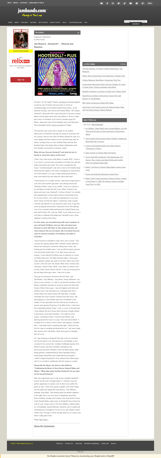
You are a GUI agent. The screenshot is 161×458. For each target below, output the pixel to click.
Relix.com (105, 443)
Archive (123, 64)
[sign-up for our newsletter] (102, 3)
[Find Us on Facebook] (108, 3)
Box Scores (43, 22)
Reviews (33, 22)
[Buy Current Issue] (20, 48)
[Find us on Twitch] (143, 3)
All (78, 33)
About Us (59, 443)
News (16, 22)
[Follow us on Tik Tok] (125, 3)
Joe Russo (63, 102)
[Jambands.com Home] (32, 17)
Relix (10, 3)
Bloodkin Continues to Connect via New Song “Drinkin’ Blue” (104, 91)
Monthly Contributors (91, 443)
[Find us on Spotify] (137, 3)
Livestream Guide (75, 22)
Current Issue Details (20, 51)
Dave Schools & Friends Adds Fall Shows (101, 153)
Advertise (78, 443)
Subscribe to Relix (36, 3)
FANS (150, 3)
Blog (65, 22)
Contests (23, 3)
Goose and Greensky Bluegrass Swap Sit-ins (102, 174)
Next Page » (43, 420)
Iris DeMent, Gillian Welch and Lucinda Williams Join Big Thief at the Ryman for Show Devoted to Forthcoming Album (106, 131)
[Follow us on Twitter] (119, 3)
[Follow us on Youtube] (131, 3)
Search (113, 443)
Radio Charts (55, 22)
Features (24, 22)
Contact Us (69, 443)
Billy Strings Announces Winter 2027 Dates (98, 103)
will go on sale (57, 125)
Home (10, 22)
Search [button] (135, 24)
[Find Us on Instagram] (113, 3)
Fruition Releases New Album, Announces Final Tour (101, 80)
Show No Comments (44, 426)
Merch (15, 3)
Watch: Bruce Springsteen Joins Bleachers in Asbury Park (103, 76)
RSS (85, 22)
